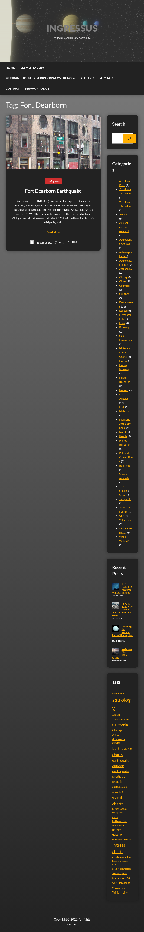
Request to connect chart (120, 862)
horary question (117, 832)
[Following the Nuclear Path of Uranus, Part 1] (115, 629)
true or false (118, 878)
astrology (121, 704)
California (120, 725)
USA (121, 515)
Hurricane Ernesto (121, 839)
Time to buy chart (119, 873)
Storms (123, 494)
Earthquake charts (122, 751)
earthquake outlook (120, 763)
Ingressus (72, 28)
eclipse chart (117, 792)
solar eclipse (125, 869)
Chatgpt (117, 730)
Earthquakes (53, 181)
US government (118, 888)
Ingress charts (118, 848)
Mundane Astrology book (125, 423)
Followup (124, 327)
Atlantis (116, 714)
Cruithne (124, 293)
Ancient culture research (124, 227)
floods (115, 817)
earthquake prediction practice (120, 776)
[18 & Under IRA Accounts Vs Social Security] (115, 586)
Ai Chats (124, 214)
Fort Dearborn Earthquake (53, 191)
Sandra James (44, 242)
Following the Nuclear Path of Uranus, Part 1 (122, 632)
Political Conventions (126, 457)
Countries (125, 285)
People (123, 436)
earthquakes (119, 786)
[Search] (129, 138)
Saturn (115, 868)
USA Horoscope (121, 882)
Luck (122, 407)
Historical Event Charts (125, 352)
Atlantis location (120, 719)
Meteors (124, 411)
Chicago (124, 277)
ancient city (118, 693)
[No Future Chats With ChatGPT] (115, 652)
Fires (122, 323)
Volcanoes (125, 520)
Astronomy (125, 268)
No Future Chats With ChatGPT (122, 654)
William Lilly (120, 892)
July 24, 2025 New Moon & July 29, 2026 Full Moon (122, 609)
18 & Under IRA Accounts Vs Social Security (122, 588)
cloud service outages (118, 741)
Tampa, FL (125, 499)
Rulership (124, 465)
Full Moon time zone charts (119, 823)
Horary (123, 360)
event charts (117, 800)
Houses (123, 390)
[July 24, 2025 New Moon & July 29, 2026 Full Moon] (115, 606)
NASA (122, 432)
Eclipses (124, 310)
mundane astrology (122, 857)
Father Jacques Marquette (119, 810)
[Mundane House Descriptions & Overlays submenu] (74, 78)
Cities (122, 281)
